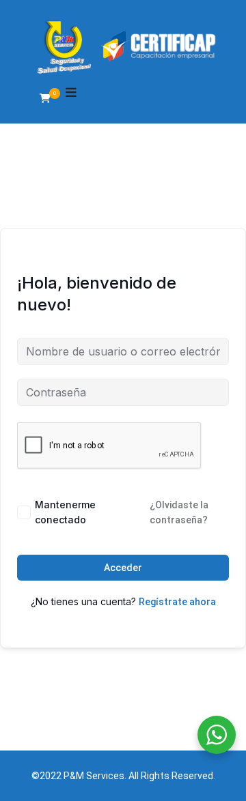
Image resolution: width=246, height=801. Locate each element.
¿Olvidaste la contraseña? (179, 512)
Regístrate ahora (177, 601)
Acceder (123, 567)
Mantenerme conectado (65, 512)
